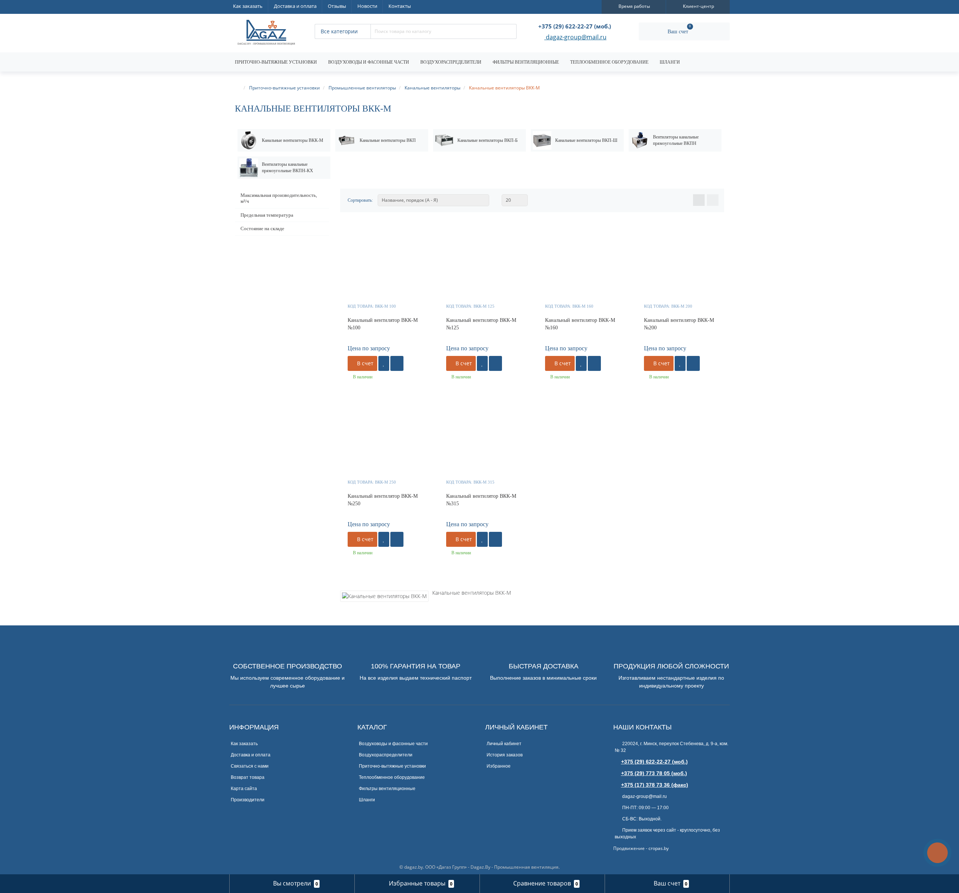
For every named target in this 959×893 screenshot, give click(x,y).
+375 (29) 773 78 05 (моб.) (654, 773)
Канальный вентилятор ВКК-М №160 (580, 323)
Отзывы (337, 6)
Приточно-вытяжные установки (276, 62)
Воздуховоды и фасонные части (368, 62)
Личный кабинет (504, 743)
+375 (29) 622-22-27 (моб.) (654, 762)
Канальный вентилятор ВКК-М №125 (481, 323)
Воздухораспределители (450, 62)
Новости (367, 6)
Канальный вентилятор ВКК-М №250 (383, 499)
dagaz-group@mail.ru (575, 37)
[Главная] (238, 88)
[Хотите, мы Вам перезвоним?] (937, 853)
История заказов (505, 755)
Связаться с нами (250, 766)
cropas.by (658, 848)
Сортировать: (360, 200)
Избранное (499, 766)
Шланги (670, 62)
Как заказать (248, 6)
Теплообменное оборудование (609, 62)
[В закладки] (383, 363)
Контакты (399, 6)
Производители (247, 799)
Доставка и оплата (295, 6)
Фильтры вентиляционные (526, 62)
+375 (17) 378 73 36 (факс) (654, 785)
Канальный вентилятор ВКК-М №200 (679, 323)
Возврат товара (247, 777)
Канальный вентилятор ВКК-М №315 (481, 499)
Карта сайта (244, 788)
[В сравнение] (396, 363)
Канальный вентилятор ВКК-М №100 (383, 323)
